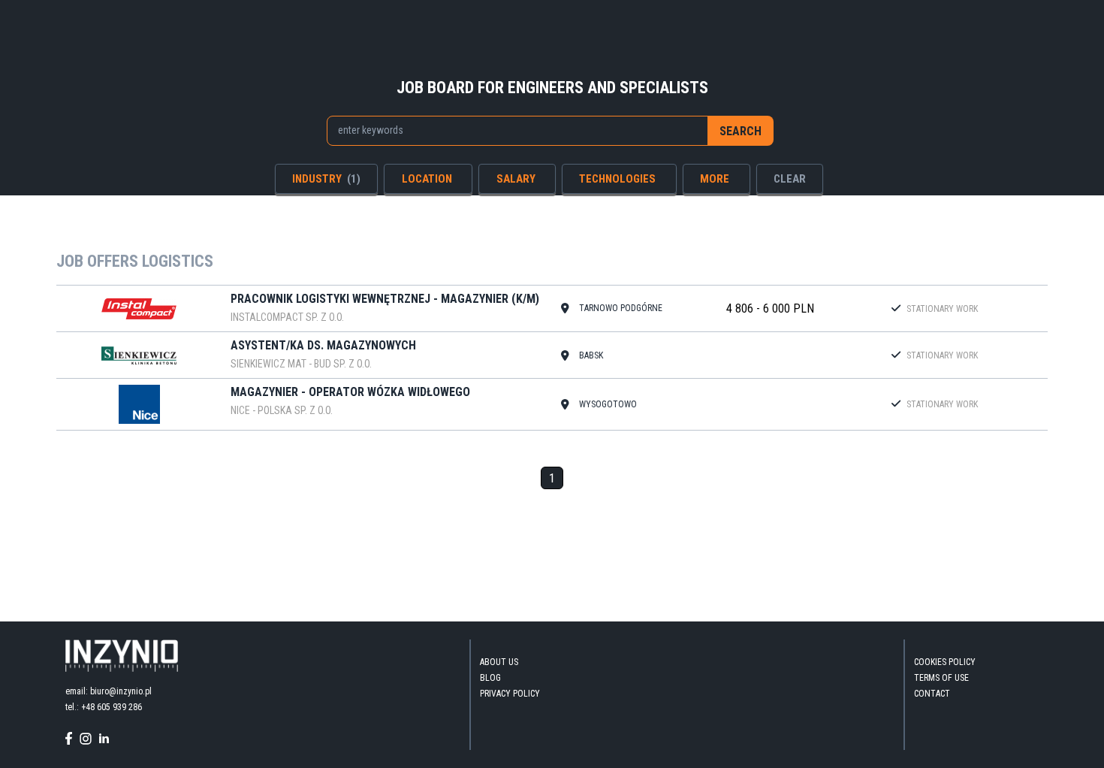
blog (490, 678)
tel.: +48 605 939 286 (103, 707)
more (714, 179)
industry (326, 179)
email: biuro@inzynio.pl (108, 691)
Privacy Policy (510, 693)
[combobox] (518, 131)
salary (515, 179)
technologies (617, 179)
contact (932, 693)
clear (790, 179)
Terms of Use (941, 678)
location (427, 179)
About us (499, 662)
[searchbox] (509, 130)
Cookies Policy (945, 662)
